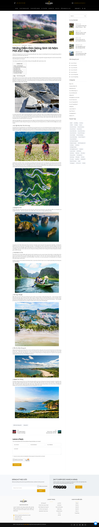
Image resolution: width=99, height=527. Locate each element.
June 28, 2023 (24, 45)
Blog (70, 83)
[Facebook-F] (71, 525)
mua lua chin (72, 155)
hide (21, 63)
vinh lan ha (78, 163)
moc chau (83, 153)
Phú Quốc (20, 294)
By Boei (96, 526)
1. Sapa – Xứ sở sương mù (18, 65)
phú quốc (77, 157)
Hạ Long (15, 207)
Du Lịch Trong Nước (73, 102)
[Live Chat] (95, 523)
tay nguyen (72, 163)
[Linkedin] (80, 525)
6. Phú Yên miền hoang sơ (18, 71)
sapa (79, 161)
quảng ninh (83, 159)
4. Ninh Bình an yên (16, 69)
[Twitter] (74, 525)
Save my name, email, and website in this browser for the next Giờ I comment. (29, 456)
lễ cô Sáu (72, 153)
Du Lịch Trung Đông (73, 104)
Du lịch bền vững (72, 90)
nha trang (72, 157)
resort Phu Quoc (73, 161)
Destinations (71, 88)
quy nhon (77, 159)
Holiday (70, 95)
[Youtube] (82, 525)
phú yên (82, 157)
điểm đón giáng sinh (17, 425)
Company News (72, 86)
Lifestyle (70, 106)
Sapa (14, 75)
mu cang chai (79, 155)
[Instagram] (77, 525)
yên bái (83, 163)
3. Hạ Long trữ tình (16, 68)
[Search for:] (77, 15)
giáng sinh (26, 425)
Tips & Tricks (71, 111)
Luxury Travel (71, 108)
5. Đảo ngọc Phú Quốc (17, 70)
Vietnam (70, 115)
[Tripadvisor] (85, 525)
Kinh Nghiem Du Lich (16, 45)
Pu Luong (72, 159)
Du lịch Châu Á (72, 99)
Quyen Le (29, 45)
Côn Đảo (15, 379)
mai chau (77, 153)
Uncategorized (72, 113)
